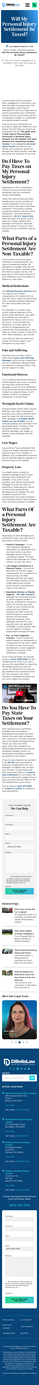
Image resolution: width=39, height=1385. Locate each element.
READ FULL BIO (10, 1034)
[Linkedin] (18, 1069)
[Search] (32, 1077)
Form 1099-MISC (19, 659)
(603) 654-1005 (23, 1190)
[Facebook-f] (10, 1069)
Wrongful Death (9, 1333)
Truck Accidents (27, 1326)
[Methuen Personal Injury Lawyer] (3, 1142)
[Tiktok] (25, 1069)
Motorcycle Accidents (7, 1326)
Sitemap (15, 1373)
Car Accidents (26, 1320)
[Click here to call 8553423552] (34, 5)
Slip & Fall (24, 1333)
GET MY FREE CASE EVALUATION (19, 891)
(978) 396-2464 (22, 1161)
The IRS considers (25, 594)
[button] (27, 5)
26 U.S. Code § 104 (24, 216)
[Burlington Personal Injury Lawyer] (3, 1119)
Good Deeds (32, 1373)
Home (6, 50)
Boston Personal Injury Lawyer (21, 1093)
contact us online (13, 788)
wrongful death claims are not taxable (18, 420)
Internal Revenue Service (19, 291)
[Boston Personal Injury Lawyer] (3, 1093)
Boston (11, 762)
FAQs (13, 50)
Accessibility (23, 1373)
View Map (9, 1105)
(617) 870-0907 (24, 786)
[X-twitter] (14, 1069)
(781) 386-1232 (22, 1136)
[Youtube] (29, 1069)
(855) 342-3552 (19, 1205)
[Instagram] (21, 1069)
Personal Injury (8, 1320)
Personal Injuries (26, 50)
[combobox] (15, 1077)
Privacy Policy (7, 1373)
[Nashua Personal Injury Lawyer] (3, 1171)
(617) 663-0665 (22, 1110)
